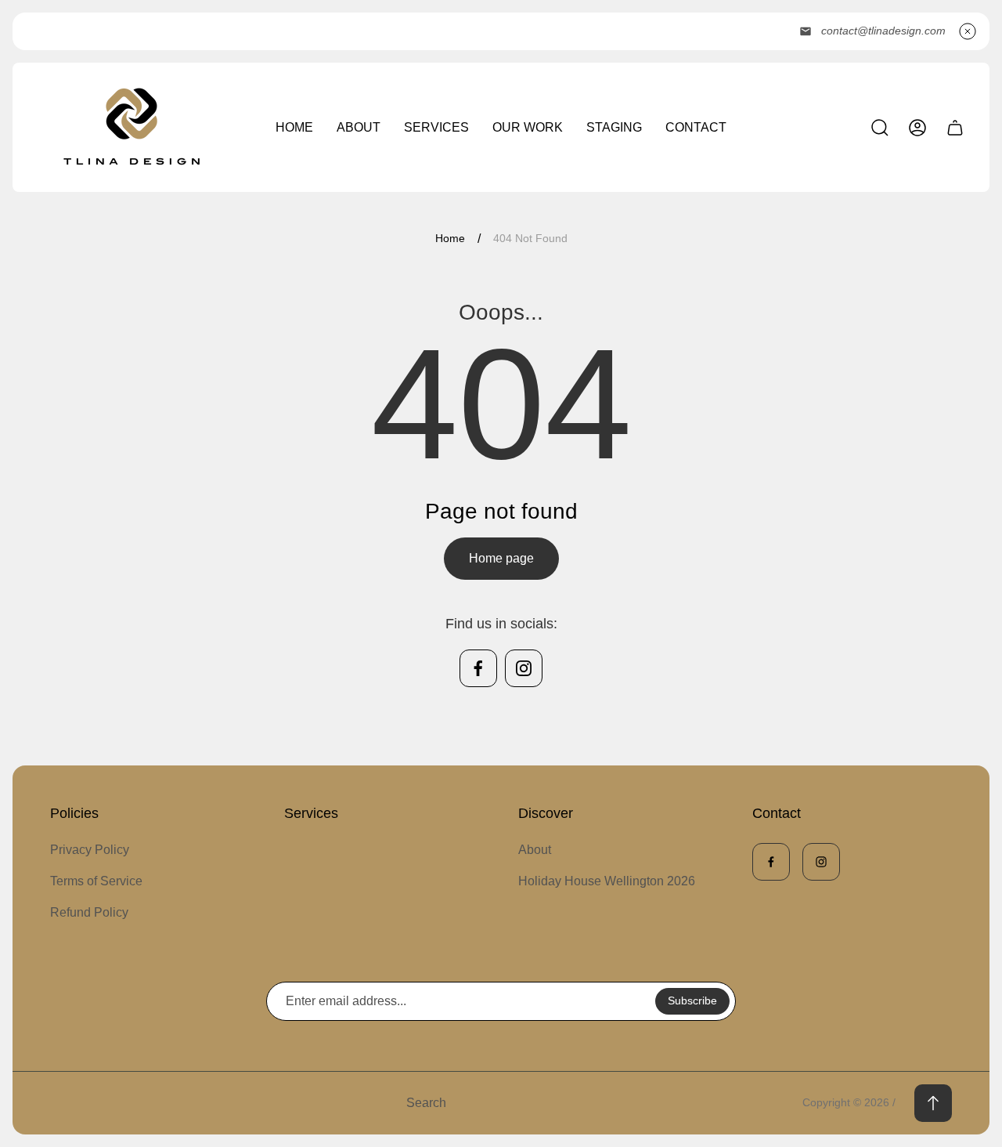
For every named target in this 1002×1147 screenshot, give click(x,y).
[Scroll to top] (933, 1103)
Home (450, 238)
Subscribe (692, 1000)
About (534, 849)
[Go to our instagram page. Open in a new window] (523, 668)
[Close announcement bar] (967, 31)
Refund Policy (89, 912)
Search (426, 1102)
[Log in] (917, 127)
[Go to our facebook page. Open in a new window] (478, 668)
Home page (501, 558)
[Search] (880, 127)
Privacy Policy (89, 849)
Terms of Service (96, 881)
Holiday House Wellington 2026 (606, 881)
